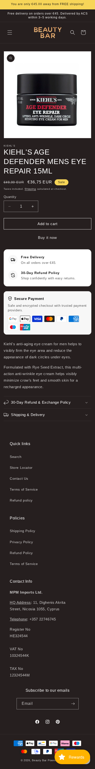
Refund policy (21, 500)
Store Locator (21, 468)
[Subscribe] (73, 703)
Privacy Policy (21, 542)
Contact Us (19, 478)
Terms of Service (24, 489)
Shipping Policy (22, 531)
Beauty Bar (40, 760)
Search (16, 457)
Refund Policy (21, 553)
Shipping (30, 189)
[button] (9, 32)
